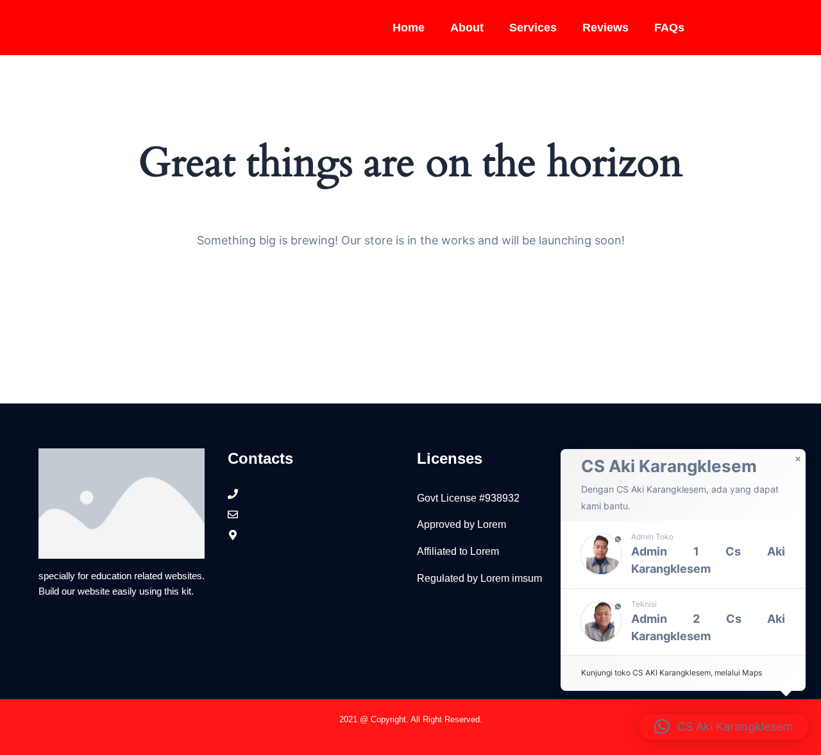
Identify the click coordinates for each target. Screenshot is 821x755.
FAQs (669, 27)
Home (409, 27)
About (467, 27)
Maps (752, 672)
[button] (683, 554)
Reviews (605, 27)
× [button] (798, 459)
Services (533, 27)
